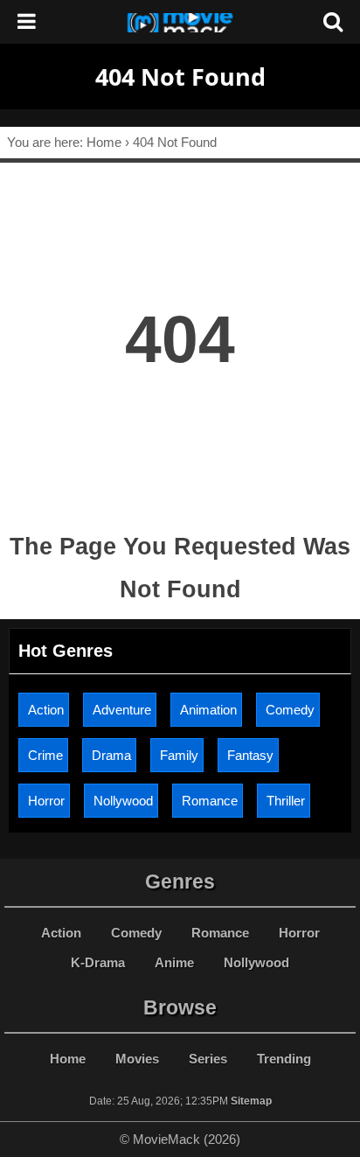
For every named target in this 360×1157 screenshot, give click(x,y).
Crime (45, 755)
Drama (111, 755)
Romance (210, 800)
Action (46, 709)
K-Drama (98, 962)
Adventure (122, 709)
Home (68, 1058)
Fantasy (250, 755)
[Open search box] (333, 22)
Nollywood (123, 800)
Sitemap (251, 1101)
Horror (46, 800)
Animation (208, 709)
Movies (137, 1058)
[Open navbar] (27, 22)
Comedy (290, 709)
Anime (174, 962)
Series (208, 1058)
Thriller (286, 800)
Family (179, 755)
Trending (284, 1058)
